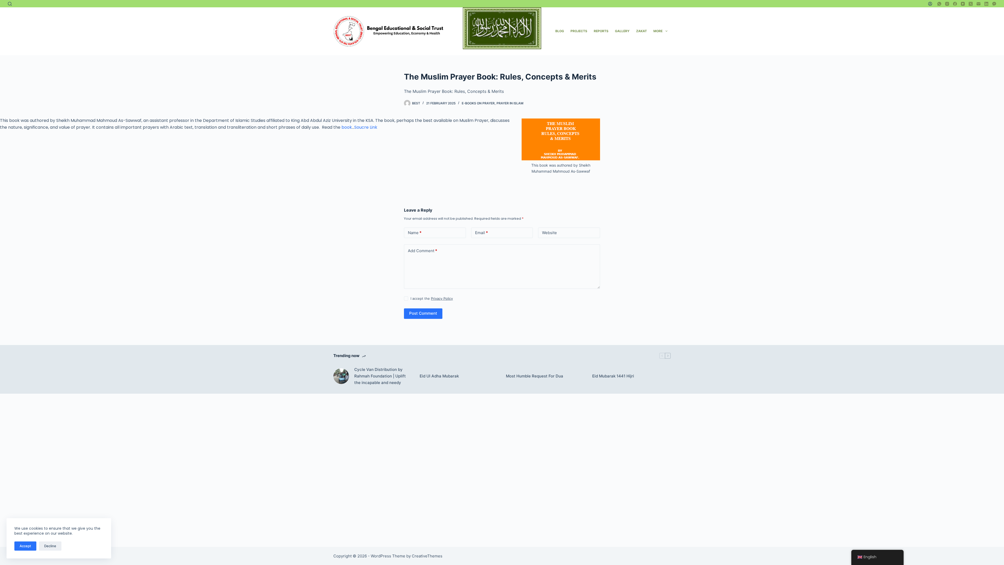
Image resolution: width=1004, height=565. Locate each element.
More (658, 31)
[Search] (10, 4)
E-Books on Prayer (478, 103)
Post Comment (423, 313)
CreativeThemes (427, 555)
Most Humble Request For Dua (534, 376)
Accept (25, 546)
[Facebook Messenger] (994, 4)
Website (549, 232)
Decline (50, 546)
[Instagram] (947, 4)
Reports (601, 31)
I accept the (431, 298)
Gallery (622, 31)
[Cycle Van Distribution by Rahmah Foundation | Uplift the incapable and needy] (341, 376)
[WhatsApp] (939, 4)
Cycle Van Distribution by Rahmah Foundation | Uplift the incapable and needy (380, 376)
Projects (579, 31)
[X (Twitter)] (971, 4)
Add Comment (422, 250)
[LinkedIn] (986, 4)
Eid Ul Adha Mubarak (439, 376)
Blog (559, 31)
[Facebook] (955, 4)
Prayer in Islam (510, 103)
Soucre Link (365, 127)
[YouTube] (963, 4)
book (346, 127)
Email (481, 232)
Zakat (641, 31)
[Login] (930, 4)
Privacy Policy (442, 298)
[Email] (978, 4)
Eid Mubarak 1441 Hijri (613, 376)
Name (414, 232)
